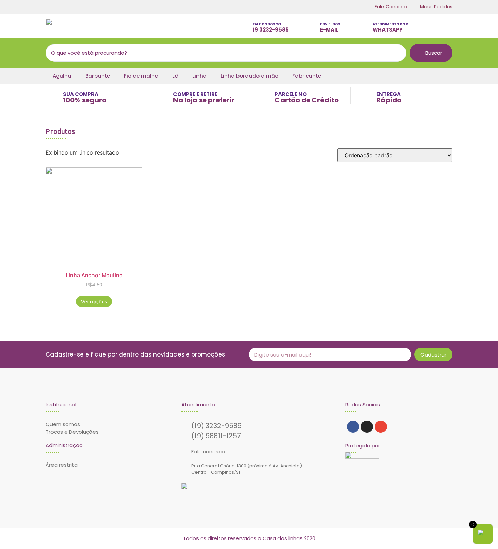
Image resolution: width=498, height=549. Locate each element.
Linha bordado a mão (249, 75)
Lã (175, 75)
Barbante (97, 75)
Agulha (62, 75)
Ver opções (94, 301)
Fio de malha (141, 75)
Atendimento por (390, 24)
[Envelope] (381, 427)
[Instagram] (367, 427)
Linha (199, 75)
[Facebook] (353, 427)
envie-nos (330, 24)
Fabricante (306, 75)
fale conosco (267, 24)
